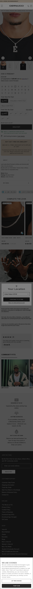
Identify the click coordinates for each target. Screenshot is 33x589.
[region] (16, 573)
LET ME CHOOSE (16, 581)
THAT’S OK (16, 585)
